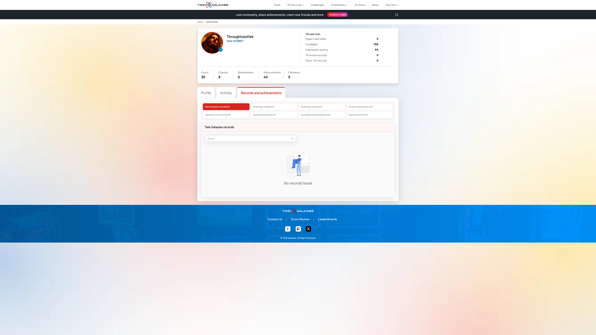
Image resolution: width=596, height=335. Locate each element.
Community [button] (338, 5)
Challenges (317, 5)
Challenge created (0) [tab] (311, 106)
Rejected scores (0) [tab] (358, 114)
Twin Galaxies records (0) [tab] (217, 106)
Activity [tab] (226, 93)
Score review (300, 219)
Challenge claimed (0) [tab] (263, 106)
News (375, 5)
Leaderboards (327, 219)
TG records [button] (294, 5)
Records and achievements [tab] (261, 93)
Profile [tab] (206, 93)
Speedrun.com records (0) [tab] (217, 114)
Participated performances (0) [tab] (315, 114)
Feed (277, 5)
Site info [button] (391, 5)
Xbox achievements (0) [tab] (264, 114)
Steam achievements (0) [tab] (361, 106)
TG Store (359, 5)
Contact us (275, 219)
